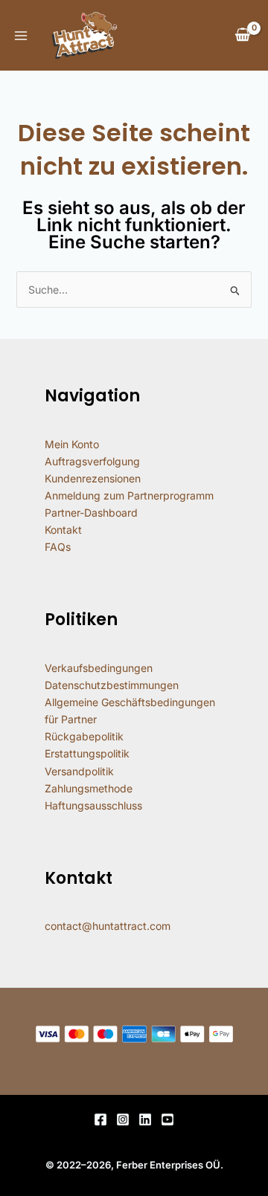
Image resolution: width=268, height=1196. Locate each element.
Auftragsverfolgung (92, 461)
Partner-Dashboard (91, 512)
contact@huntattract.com (107, 925)
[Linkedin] (145, 1119)
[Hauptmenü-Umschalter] (21, 36)
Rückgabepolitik (84, 736)
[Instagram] (123, 1119)
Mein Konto (72, 444)
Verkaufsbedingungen (99, 668)
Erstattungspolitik (87, 753)
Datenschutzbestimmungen (112, 685)
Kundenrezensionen (93, 478)
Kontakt (63, 529)
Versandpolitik (79, 771)
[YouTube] (167, 1119)
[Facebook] (100, 1119)
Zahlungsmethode (89, 788)
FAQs (58, 546)
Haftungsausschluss (93, 805)
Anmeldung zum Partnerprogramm (129, 495)
